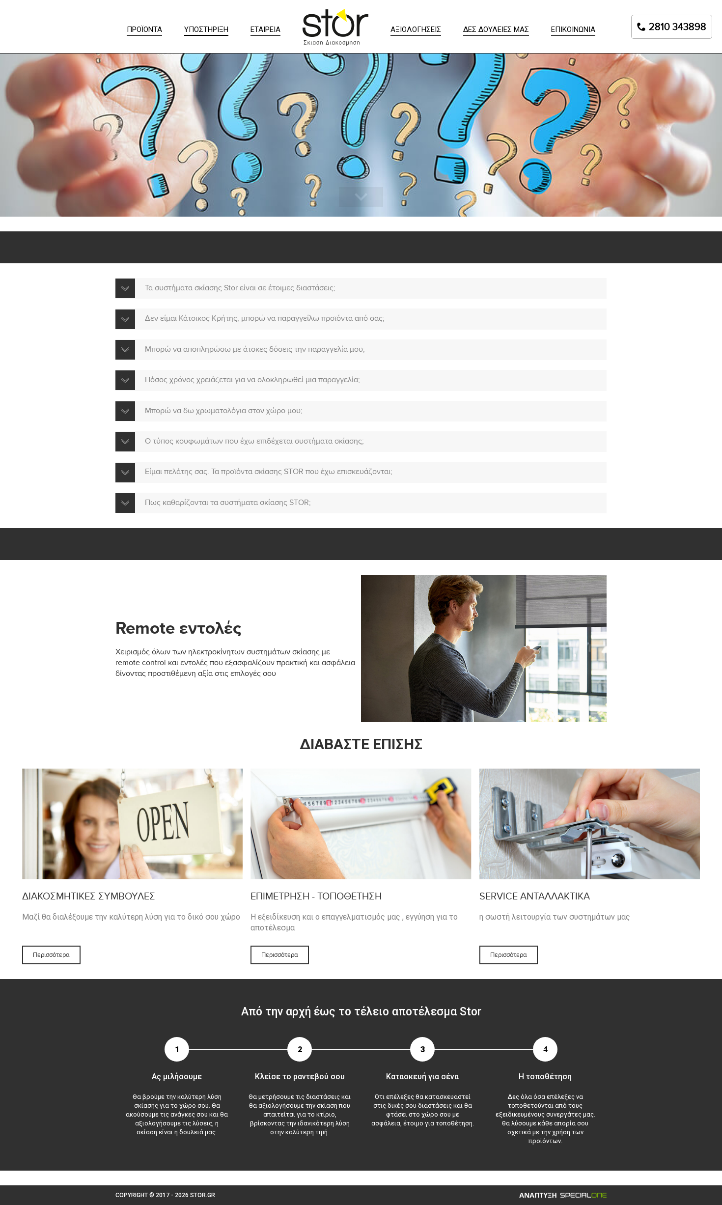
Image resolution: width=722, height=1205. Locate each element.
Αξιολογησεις (415, 29)
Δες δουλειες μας (496, 29)
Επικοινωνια (573, 29)
